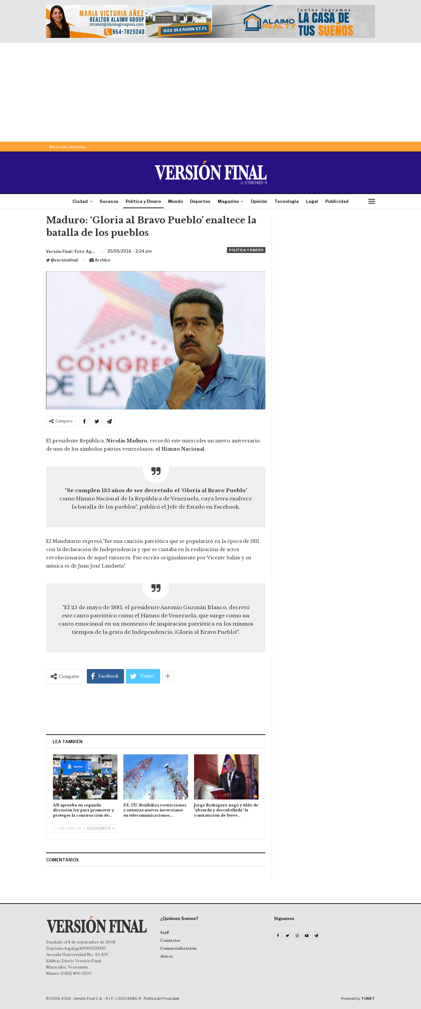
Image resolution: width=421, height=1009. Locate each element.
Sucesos (109, 201)
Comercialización (178, 948)
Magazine (228, 201)
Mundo (175, 201)
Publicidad (337, 201)
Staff (164, 932)
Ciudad (80, 201)
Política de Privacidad (161, 998)
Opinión (259, 201)
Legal (312, 201)
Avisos (166, 956)
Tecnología (286, 201)
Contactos (170, 940)
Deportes (200, 201)
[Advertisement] (210, 92)
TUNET (368, 998)
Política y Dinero (143, 201)
